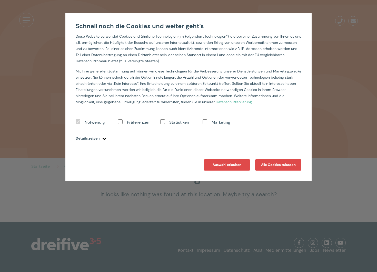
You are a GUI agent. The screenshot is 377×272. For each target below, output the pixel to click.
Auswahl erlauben (227, 165)
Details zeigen (88, 138)
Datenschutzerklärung (234, 102)
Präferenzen (138, 122)
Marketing (221, 122)
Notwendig (95, 122)
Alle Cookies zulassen (278, 165)
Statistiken (179, 122)
